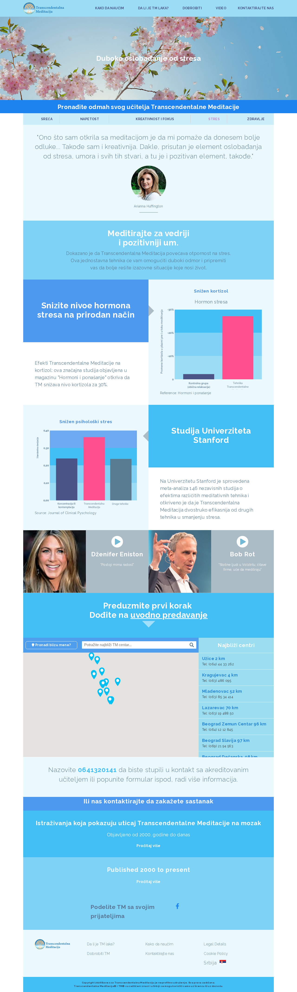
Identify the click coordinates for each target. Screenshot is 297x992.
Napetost (89, 119)
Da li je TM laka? (101, 944)
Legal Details (215, 944)
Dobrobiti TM (98, 953)
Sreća (46, 119)
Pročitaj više (148, 846)
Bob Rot (242, 554)
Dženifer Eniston (117, 554)
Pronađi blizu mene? (53, 645)
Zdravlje (256, 119)
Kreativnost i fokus (155, 119)
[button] (110, 700)
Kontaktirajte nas (159, 953)
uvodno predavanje (169, 615)
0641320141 (97, 770)
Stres (214, 119)
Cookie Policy (216, 953)
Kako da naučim (159, 944)
